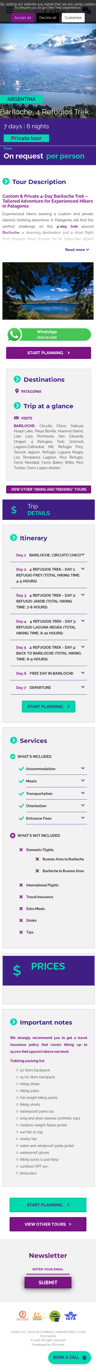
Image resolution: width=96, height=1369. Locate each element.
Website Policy (66, 1332)
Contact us (18, 1332)
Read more (75, 250)
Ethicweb (57, 1344)
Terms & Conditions (41, 1332)
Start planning (45, 352)
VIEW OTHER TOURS (46, 1224)
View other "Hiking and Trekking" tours (48, 489)
